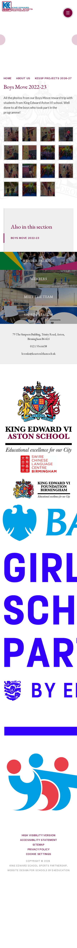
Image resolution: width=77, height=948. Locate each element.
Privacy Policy (38, 849)
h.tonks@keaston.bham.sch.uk (38, 354)
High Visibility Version (39, 835)
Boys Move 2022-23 (25, 238)
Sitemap (38, 844)
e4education (60, 870)
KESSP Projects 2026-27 (53, 78)
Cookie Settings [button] (38, 854)
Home (7, 78)
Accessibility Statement (38, 840)
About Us (23, 78)
